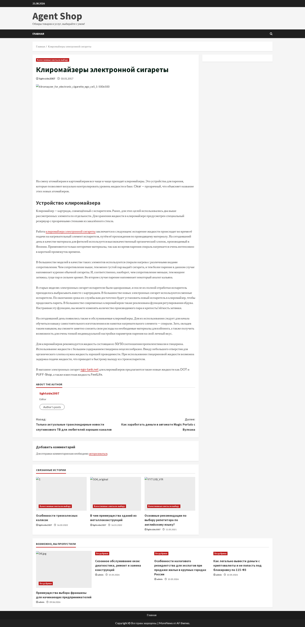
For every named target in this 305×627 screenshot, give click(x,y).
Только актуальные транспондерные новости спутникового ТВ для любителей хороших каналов (74, 424)
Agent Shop (57, 16)
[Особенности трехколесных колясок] (61, 494)
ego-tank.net (89, 369)
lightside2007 (47, 78)
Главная (38, 33)
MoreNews (166, 623)
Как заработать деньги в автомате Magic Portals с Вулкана (158, 424)
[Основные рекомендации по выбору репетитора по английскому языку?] (170, 494)
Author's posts (52, 407)
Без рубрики (46, 583)
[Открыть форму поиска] (271, 33)
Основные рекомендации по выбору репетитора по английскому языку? (165, 519)
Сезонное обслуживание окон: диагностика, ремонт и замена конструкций (118, 565)
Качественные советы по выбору (52, 60)
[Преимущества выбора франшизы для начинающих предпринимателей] (64, 569)
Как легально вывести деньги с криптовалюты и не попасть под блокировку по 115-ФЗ (237, 565)
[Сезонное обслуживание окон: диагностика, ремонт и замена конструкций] (123, 553)
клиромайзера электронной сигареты (70, 231)
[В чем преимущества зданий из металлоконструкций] (115, 494)
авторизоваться (98, 453)
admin (41, 602)
